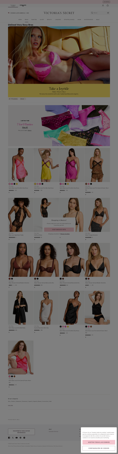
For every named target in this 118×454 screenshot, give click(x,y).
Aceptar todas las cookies (99, 442)
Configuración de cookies (98, 448)
